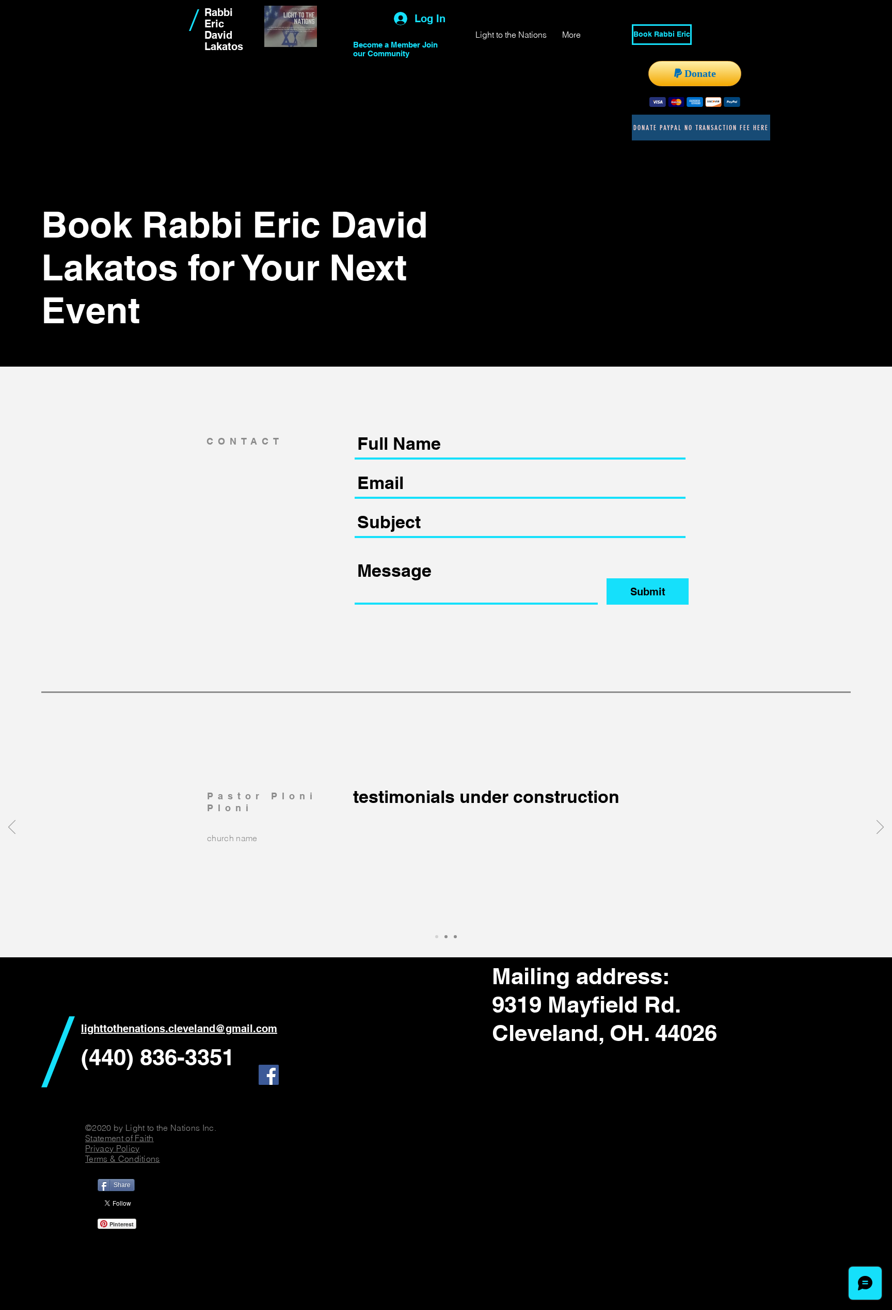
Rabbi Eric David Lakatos (223, 29)
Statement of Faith (119, 1138)
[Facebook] (269, 1075)
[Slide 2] (446, 936)
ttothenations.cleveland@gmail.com (188, 1028)
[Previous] (11, 827)
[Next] (880, 827)
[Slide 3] (455, 936)
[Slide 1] (436, 936)
